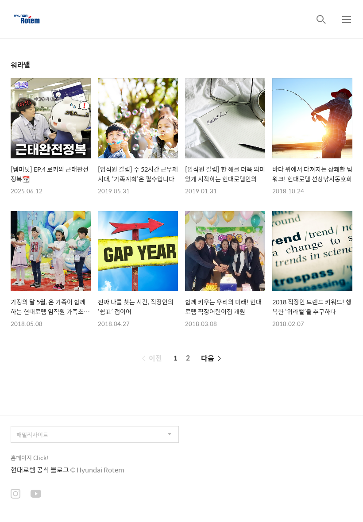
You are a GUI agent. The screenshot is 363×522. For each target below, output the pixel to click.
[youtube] (36, 494)
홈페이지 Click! (29, 457)
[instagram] (15, 494)
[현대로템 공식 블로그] (27, 19)
